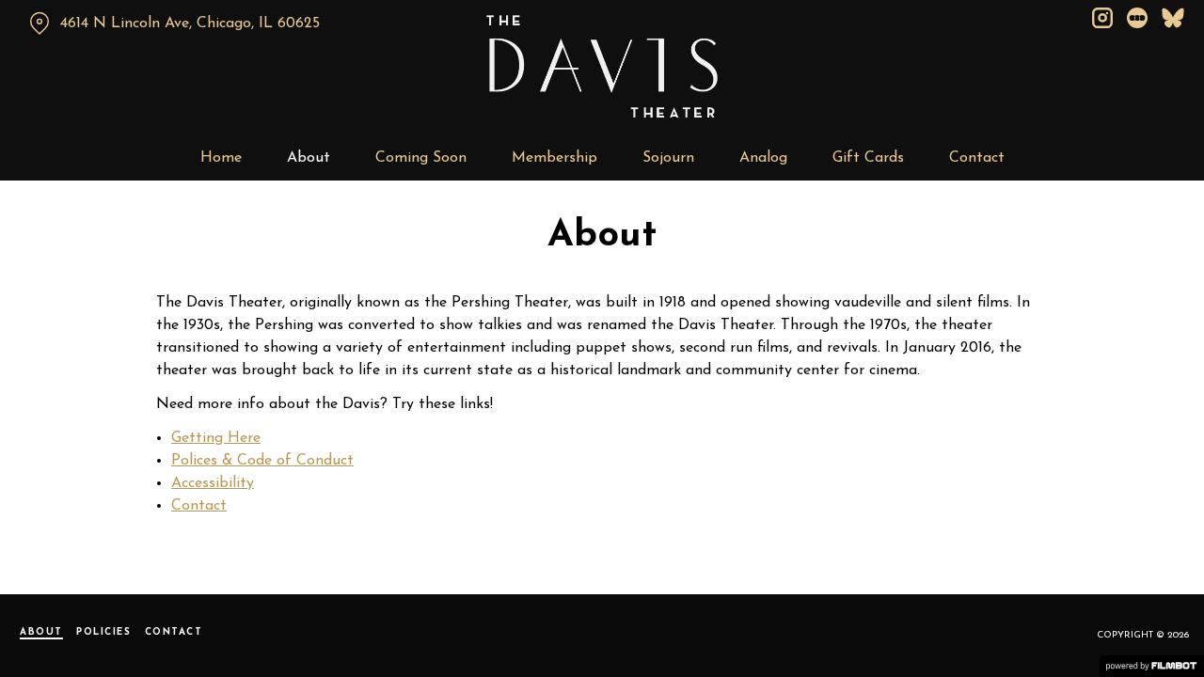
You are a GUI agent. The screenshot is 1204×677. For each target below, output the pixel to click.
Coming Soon (421, 157)
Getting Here (216, 438)
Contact (977, 157)
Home (221, 157)
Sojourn (668, 157)
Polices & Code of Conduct (262, 460)
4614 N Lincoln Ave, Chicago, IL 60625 (190, 23)
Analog (763, 157)
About (308, 157)
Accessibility (212, 483)
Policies (103, 632)
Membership (554, 157)
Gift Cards (868, 157)
